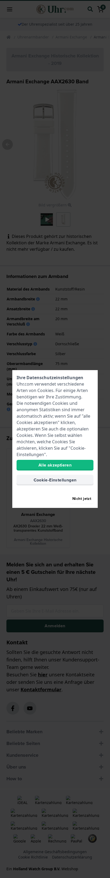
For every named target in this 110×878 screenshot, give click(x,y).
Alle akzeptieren (55, 465)
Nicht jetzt (81, 498)
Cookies (45, 390)
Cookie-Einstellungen (55, 480)
